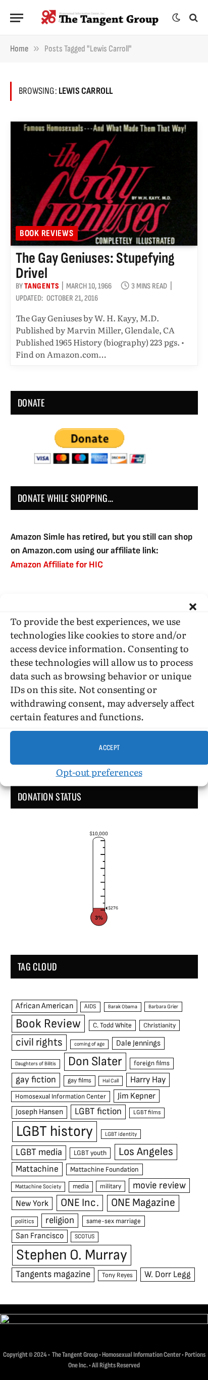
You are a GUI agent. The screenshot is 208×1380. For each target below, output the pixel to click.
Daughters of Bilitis (35, 1063)
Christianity (159, 1025)
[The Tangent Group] (100, 17)
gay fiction (36, 1079)
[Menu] (16, 18)
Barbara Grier (163, 1006)
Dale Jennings (138, 1043)
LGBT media (39, 1152)
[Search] (192, 18)
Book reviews (47, 233)
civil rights (39, 1042)
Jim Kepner (136, 1096)
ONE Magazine (143, 1203)
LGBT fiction (98, 1111)
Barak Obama (122, 1006)
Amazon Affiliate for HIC (57, 564)
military (110, 1186)
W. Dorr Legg (167, 1274)
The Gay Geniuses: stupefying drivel (95, 265)
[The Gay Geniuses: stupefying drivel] (104, 184)
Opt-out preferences (99, 772)
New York (32, 1203)
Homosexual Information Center (60, 1096)
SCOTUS (84, 1236)
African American (44, 1006)
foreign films (152, 1063)
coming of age (89, 1044)
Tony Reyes (117, 1275)
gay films (79, 1080)
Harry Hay (148, 1079)
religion (59, 1220)
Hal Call (110, 1080)
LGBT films (147, 1112)
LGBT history (54, 1131)
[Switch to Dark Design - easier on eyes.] (176, 17)
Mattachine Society (38, 1186)
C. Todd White (112, 1025)
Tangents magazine (53, 1274)
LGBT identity (121, 1134)
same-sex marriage (113, 1221)
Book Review (48, 1023)
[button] (193, 607)
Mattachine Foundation (104, 1169)
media (81, 1186)
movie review (159, 1185)
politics (24, 1221)
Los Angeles (146, 1152)
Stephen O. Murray (71, 1255)
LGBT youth (90, 1153)
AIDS (90, 1006)
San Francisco (40, 1236)
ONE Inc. (80, 1203)
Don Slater (95, 1061)
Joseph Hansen (39, 1112)
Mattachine (37, 1169)
